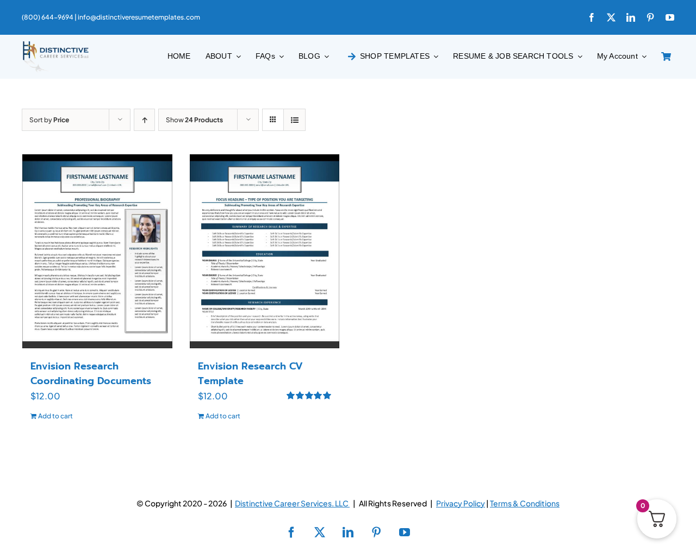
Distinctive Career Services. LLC (292, 503)
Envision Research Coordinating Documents (90, 373)
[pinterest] (650, 17)
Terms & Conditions (525, 503)
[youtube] (670, 17)
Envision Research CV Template (250, 373)
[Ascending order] (144, 120)
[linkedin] (630, 17)
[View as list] (294, 119)
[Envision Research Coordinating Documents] (97, 251)
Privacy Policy (460, 503)
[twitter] (611, 17)
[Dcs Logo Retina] (55, 44)
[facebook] (591, 17)
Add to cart (55, 416)
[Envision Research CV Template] (265, 251)
